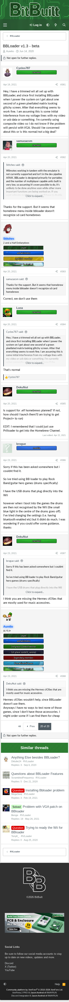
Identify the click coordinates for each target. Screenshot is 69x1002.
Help (57, 984)
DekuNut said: (14, 684)
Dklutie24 (16, 761)
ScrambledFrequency (22, 777)
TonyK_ (15, 836)
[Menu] (5, 25)
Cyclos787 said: (14, 332)
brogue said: (12, 561)
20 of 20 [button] (44, 726)
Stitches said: (13, 165)
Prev (32, 726)
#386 (63, 460)
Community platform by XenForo (34, 990)
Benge (14, 815)
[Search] (64, 25)
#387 (63, 553)
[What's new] (56, 25)
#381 (63, 84)
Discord (9, 963)
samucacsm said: (15, 279)
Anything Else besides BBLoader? (35, 757)
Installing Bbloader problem (44, 790)
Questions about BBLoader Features (37, 774)
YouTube (10, 970)
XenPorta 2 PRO (20, 992)
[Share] (56, 85)
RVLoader (28, 761)
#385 (63, 403)
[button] (48, 25)
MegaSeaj (16, 794)
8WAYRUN (52, 992)
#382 (63, 157)
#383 (63, 271)
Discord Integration (20, 995)
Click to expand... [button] (35, 196)
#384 (63, 324)
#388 (63, 676)
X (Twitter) (10, 966)
